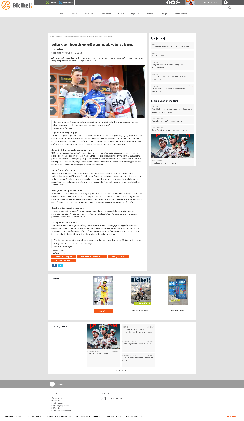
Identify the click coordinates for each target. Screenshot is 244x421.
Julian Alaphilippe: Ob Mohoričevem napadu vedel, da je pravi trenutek (88, 36)
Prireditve (150, 14)
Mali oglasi (106, 14)
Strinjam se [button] (231, 416)
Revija (164, 14)
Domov (60, 14)
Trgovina (135, 14)
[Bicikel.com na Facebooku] (105, 398)
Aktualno (74, 14)
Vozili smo (90, 14)
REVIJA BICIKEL (211, 2)
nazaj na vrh (61, 384)
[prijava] (226, 2)
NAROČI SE (103, 311)
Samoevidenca (180, 14)
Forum (121, 14)
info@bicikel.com (115, 398)
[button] (136, 416)
